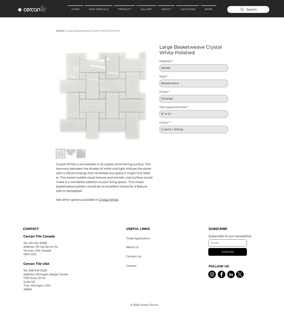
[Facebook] (221, 274)
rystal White (109, 200)
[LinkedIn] (231, 274)
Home (60, 30)
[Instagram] (212, 274)
